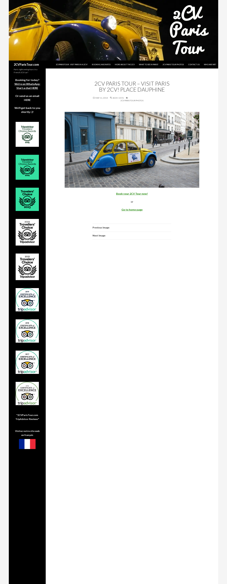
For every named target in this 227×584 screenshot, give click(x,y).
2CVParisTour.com (26, 64)
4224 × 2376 (118, 98)
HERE (27, 99)
